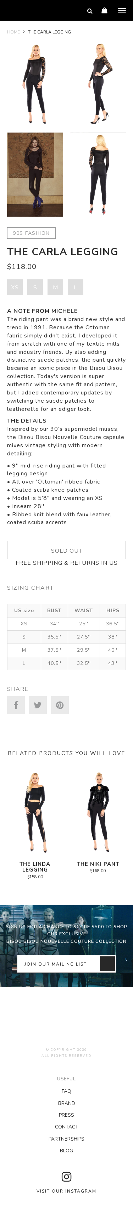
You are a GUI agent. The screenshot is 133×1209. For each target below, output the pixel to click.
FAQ (66, 1091)
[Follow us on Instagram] (66, 1177)
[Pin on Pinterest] (60, 705)
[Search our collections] (90, 11)
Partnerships (66, 1139)
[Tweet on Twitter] (38, 705)
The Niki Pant (98, 864)
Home (13, 32)
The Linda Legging (35, 867)
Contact (66, 1126)
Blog (66, 1150)
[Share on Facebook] (16, 705)
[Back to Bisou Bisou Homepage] (23, 11)
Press (66, 1115)
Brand (66, 1103)
